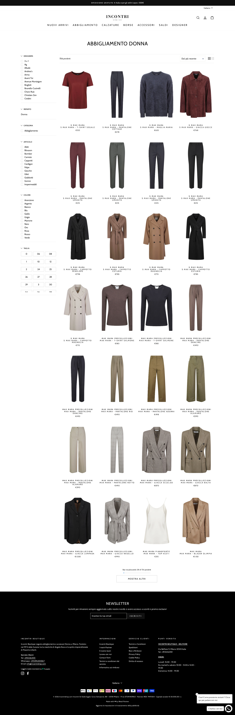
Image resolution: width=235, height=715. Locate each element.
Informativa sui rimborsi (109, 667)
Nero (26, 224)
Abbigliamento (31, 130)
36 (38, 292)
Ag (25, 64)
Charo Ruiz (29, 91)
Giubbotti (28, 177)
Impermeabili (30, 184)
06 (38, 254)
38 (50, 292)
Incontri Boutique (106, 644)
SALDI (163, 25)
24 (38, 269)
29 (26, 284)
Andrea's (28, 71)
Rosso (27, 234)
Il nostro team (105, 651)
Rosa (26, 231)
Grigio (27, 217)
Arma (27, 74)
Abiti (26, 147)
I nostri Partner (105, 647)
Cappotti (28, 160)
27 (38, 277)
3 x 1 (26, 61)
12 (50, 261)
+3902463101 (29, 658)
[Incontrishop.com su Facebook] (28, 673)
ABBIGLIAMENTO (85, 25)
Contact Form (105, 658)
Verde (27, 237)
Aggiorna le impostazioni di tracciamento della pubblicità (117, 706)
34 (26, 292)
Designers (28, 56)
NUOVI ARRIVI (58, 25)
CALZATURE (110, 25)
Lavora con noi (105, 654)
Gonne (27, 181)
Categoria (28, 125)
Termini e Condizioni (137, 644)
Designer (180, 25)
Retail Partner (124, 701)
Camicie (28, 157)
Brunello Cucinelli (32, 88)
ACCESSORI (146, 25)
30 (50, 284)
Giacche (28, 170)
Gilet (26, 174)
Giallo (27, 214)
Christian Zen (30, 95)
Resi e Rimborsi (135, 651)
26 (26, 277)
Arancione (29, 200)
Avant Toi (28, 78)
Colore (27, 195)
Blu (25, 210)
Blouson (28, 150)
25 (50, 269)
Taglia (26, 248)
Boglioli (27, 85)
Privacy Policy (134, 654)
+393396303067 (38, 661)
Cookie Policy (134, 658)
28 (50, 277)
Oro (26, 227)
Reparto (27, 109)
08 (50, 254)
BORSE (128, 25)
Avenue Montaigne (33, 81)
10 (38, 261)
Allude (27, 68)
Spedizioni (133, 647)
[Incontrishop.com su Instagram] (22, 673)
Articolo (28, 142)
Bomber (28, 153)
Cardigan (28, 164)
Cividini (27, 98)
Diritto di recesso (136, 661)
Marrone (28, 220)
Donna (24, 114)
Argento (28, 203)
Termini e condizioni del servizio (109, 662)
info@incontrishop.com (36, 664)
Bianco (27, 207)
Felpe (26, 167)
